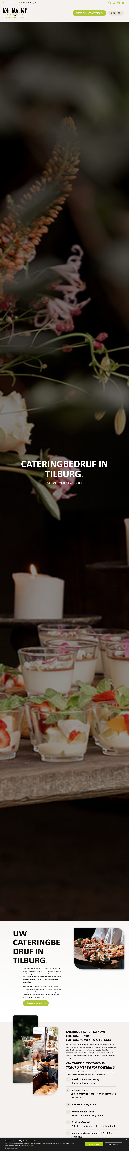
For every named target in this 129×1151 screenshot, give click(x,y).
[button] (43, 1148)
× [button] (126, 1140)
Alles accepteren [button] (94, 1144)
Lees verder (30, 1145)
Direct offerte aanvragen (89, 13)
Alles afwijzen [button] (113, 1144)
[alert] (64, 1144)
